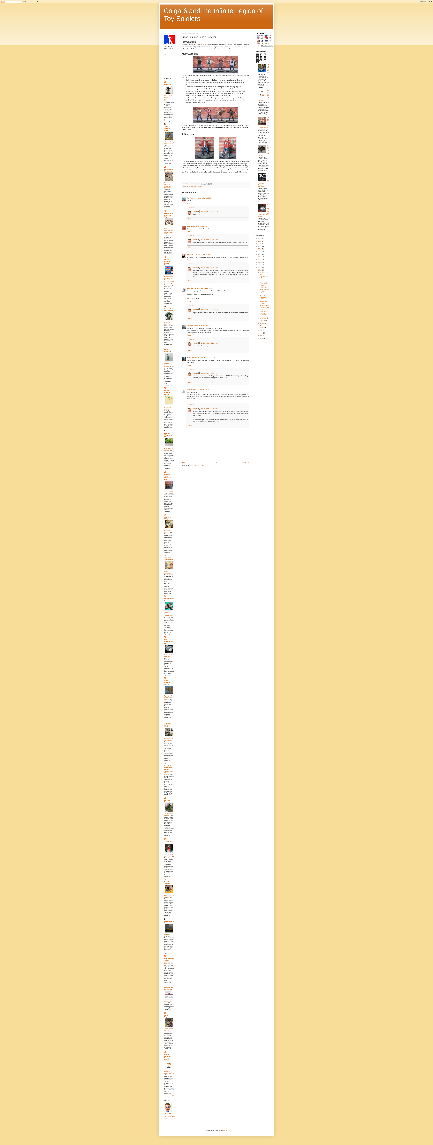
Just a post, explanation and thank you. (168, 962)
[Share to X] (207, 184)
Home (216, 462)
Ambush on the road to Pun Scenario (168, 407)
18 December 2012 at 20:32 (209, 409)
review (202, 45)
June (261, 333)
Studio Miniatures (191, 186)
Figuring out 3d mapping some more (168, 697)
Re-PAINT (167, 934)
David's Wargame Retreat (167, 392)
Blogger (224, 1130)
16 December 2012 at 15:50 (202, 326)
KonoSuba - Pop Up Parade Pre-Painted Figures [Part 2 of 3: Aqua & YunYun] (169, 280)
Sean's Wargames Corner (167, 682)
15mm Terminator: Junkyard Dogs (168, 614)
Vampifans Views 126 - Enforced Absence (169, 773)
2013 (260, 267)
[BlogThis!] (205, 184)
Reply (189, 203)
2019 (260, 251)
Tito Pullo (190, 198)
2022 (260, 244)
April (261, 338)
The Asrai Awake (168, 491)
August (262, 327)
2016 (260, 259)
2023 (260, 241)
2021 (260, 246)
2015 (260, 262)
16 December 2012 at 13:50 (203, 288)
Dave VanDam (191, 389)
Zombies (199, 186)
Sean (188, 226)
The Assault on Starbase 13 (264, 306)
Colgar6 (195, 211)
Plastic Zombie (169, 958)
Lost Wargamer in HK (168, 641)
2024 (260, 238)
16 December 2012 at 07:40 (209, 240)
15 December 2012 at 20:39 (202, 198)
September (263, 323)
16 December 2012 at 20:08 (206, 357)
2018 (260, 254)
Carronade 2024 (268, 68)
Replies (191, 207)
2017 (260, 257)
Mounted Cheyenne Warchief (167, 365)
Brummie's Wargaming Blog (168, 435)
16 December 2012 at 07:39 (209, 211)
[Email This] (202, 184)
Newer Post (185, 462)
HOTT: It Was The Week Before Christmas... (264, 284)
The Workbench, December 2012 (264, 277)
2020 (260, 249)
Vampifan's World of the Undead (168, 767)
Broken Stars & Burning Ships (168, 215)
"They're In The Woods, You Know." (168, 97)
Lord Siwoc (190, 288)
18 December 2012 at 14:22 (205, 389)
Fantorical (167, 84)
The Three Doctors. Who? (263, 297)
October (262, 321)
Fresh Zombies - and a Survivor (264, 291)
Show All (173, 1095)
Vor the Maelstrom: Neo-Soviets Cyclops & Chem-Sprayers (168, 232)
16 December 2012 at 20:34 (209, 373)
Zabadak (190, 326)
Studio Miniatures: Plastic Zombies (264, 312)
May (261, 335)
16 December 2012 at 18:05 (209, 343)
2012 (260, 270)
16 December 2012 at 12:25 (209, 268)
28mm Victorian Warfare (167, 128)
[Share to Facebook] (209, 184)
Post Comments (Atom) (197, 465)
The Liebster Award (263, 302)
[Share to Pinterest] (211, 184)
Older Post (245, 462)
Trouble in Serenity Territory (167, 725)
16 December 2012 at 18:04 (209, 309)
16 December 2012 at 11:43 (202, 254)
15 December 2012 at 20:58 (199, 226)
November (263, 318)
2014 (260, 265)
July (261, 330)
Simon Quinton (192, 357)
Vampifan (190, 254)
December (263, 272)
